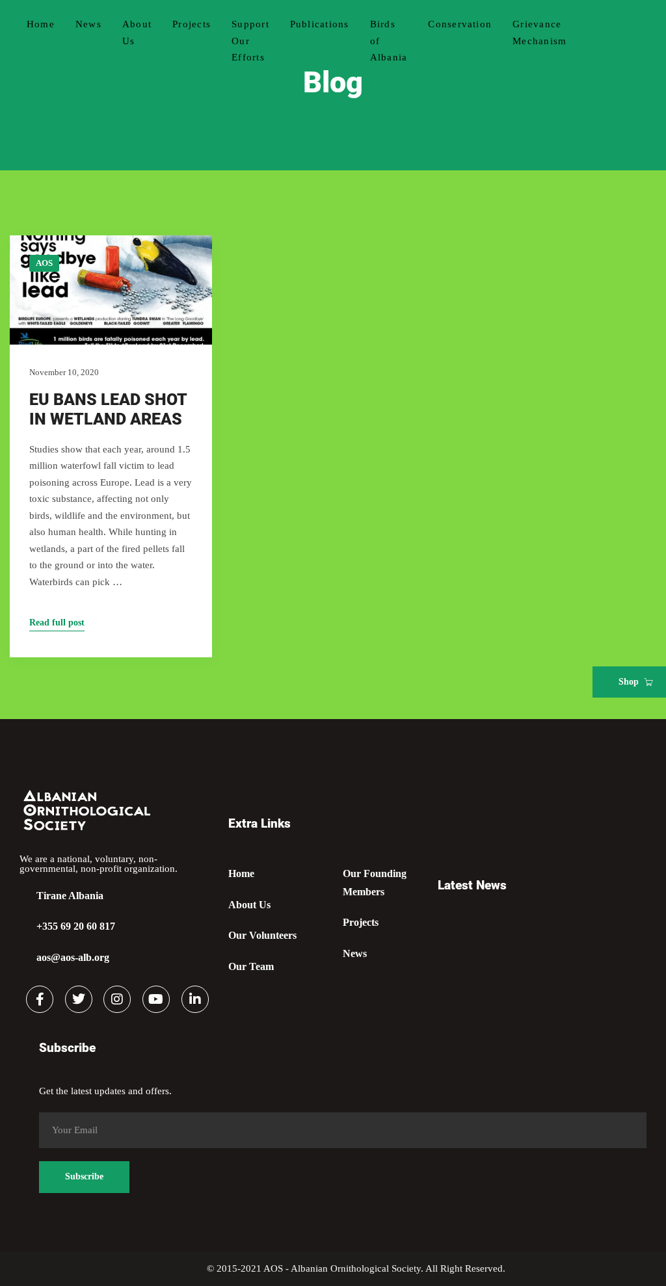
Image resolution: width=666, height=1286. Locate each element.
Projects (191, 24)
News (88, 24)
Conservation (460, 24)
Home (41, 24)
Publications (319, 24)
